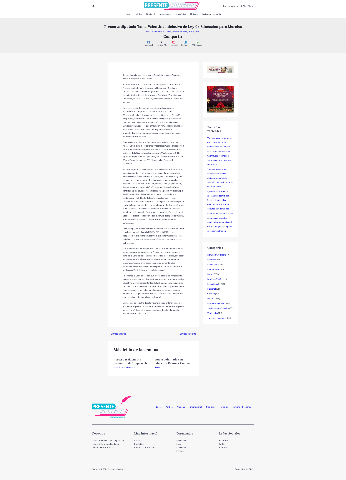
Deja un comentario (155, 31)
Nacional (211, 288)
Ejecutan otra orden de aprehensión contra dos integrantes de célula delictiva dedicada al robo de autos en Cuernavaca (219, 200)
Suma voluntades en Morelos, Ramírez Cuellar (172, 361)
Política (210, 298)
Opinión (211, 293)
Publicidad (139, 444)
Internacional (213, 269)
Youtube (223, 447)
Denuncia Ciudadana (216, 254)
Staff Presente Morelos (218, 308)
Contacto (138, 440)
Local (168, 31)
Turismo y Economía (127, 367)
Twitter (222, 444)
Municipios (212, 284)
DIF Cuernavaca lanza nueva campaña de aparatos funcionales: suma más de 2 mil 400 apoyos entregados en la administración (220, 222)
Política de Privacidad (144, 447)
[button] (93, 6)
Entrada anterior (117, 333)
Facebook (223, 440)
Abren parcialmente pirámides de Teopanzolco (131, 361)
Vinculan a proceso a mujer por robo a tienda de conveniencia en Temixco (219, 142)
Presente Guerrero (215, 303)
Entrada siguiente (189, 333)
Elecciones (212, 264)
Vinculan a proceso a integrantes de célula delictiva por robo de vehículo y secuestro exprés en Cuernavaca (220, 178)
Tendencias (212, 313)
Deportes (211, 259)
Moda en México (215, 279)
